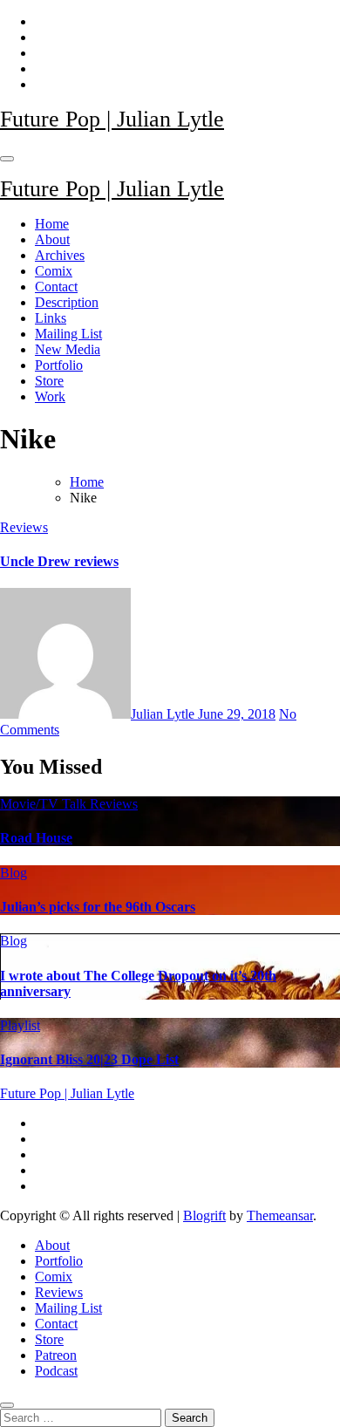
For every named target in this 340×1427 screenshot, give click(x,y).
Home (52, 223)
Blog (13, 872)
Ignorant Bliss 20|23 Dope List (89, 1059)
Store (49, 380)
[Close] (7, 1405)
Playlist (20, 1025)
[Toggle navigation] (7, 158)
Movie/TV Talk (45, 803)
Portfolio (59, 365)
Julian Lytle (164, 714)
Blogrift (204, 1215)
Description (67, 302)
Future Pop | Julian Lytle (112, 119)
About (52, 239)
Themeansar (280, 1215)
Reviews (24, 527)
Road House (36, 837)
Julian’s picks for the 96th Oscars (97, 906)
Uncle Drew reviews (59, 561)
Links (50, 318)
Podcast (56, 1370)
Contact (56, 286)
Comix (53, 270)
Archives (60, 255)
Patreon (56, 1355)
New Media (67, 349)
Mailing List (68, 333)
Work (50, 396)
